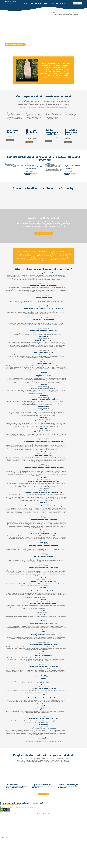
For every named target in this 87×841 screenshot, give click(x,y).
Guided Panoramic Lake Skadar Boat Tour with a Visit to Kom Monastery (33, 167)
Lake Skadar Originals (29, 164)
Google (45, 741)
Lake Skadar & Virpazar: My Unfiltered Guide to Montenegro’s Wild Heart (43, 786)
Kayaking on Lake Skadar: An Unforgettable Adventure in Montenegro (68, 786)
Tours (31, 3)
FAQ (52, 3)
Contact (62, 3)
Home (25, 3)
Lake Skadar (38, 3)
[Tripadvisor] (1, 810)
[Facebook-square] (8, 810)
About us (46, 3)
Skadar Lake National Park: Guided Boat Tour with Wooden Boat (72, 167)
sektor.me (13, 838)
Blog (57, 3)
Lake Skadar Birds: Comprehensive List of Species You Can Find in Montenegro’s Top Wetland (16, 787)
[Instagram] (5, 810)
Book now (34, 173)
